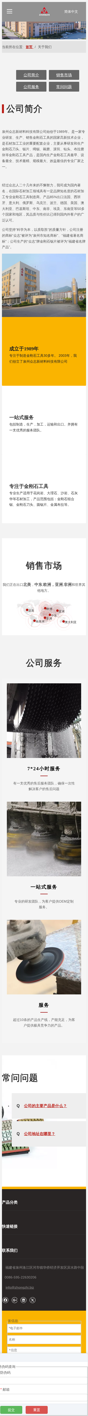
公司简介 (31, 75)
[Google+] (14, 1300)
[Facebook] (5, 1300)
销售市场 (64, 75)
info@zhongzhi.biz (20, 1287)
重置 (36, 1410)
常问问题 (64, 87)
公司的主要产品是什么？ (42, 1106)
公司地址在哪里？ (36, 1134)
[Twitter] (32, 1300)
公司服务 (31, 87)
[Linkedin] (23, 1300)
